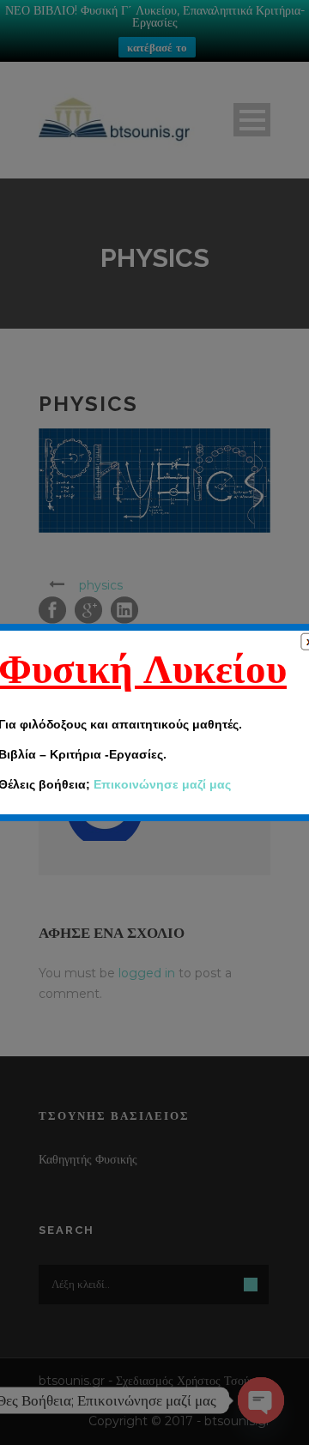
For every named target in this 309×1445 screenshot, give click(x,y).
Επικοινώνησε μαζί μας (162, 784)
